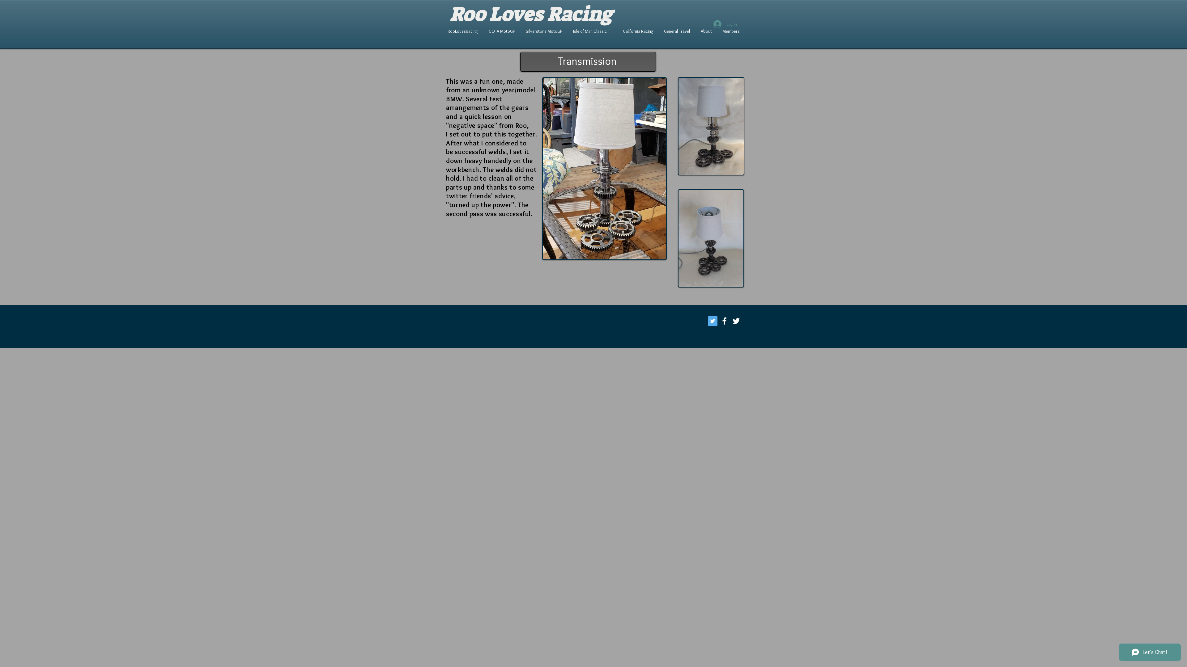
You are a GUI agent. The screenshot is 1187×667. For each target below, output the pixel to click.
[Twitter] (712, 321)
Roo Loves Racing (531, 14)
